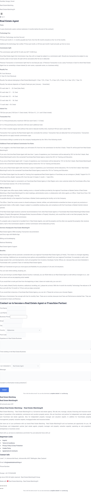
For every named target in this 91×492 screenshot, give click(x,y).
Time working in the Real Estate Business (13, 352)
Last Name (3, 313)
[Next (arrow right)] (2, 488)
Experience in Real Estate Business (11, 338)
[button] (45, 13)
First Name (3, 308)
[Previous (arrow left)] (0, 488)
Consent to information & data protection (13, 383)
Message (3, 369)
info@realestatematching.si (13, 462)
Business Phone (5, 317)
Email (2, 321)
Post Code (3, 335)
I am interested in (5, 366)
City (1, 325)
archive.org (65, 393)
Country (2, 330)
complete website (54, 393)
